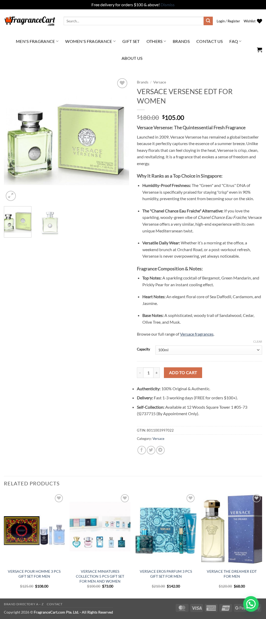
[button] (228, 21)
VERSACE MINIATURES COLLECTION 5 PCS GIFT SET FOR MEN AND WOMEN (100, 576)
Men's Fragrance (35, 41)
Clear (257, 341)
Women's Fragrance (88, 41)
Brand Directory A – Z (24, 604)
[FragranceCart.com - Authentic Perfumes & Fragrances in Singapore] (30, 21)
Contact (54, 604)
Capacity (143, 349)
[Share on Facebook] (141, 450)
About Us (132, 58)
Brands (181, 41)
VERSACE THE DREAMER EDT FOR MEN (232, 573)
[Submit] (208, 21)
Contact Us (209, 41)
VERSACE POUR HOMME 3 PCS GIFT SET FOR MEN (34, 573)
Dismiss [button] (168, 4)
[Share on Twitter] (151, 450)
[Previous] (13, 139)
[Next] (120, 139)
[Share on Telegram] (160, 450)
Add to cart (183, 372)
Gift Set (131, 41)
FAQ (233, 41)
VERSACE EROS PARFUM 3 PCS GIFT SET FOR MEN (166, 573)
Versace (159, 82)
